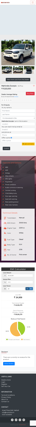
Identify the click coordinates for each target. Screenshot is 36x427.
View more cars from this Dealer (18, 79)
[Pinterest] (23, 420)
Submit (6, 148)
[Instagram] (20, 420)
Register (4, 384)
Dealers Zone (6, 380)
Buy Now (30, 93)
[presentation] (3, 52)
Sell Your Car (5, 386)
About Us (4, 399)
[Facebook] (12, 420)
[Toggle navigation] (32, 2)
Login (3, 382)
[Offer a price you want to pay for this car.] (11, 138)
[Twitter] (16, 420)
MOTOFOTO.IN (22, 424)
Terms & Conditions (8, 395)
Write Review (9, 363)
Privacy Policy (6, 397)
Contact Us (5, 401)
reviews (16, 96)
